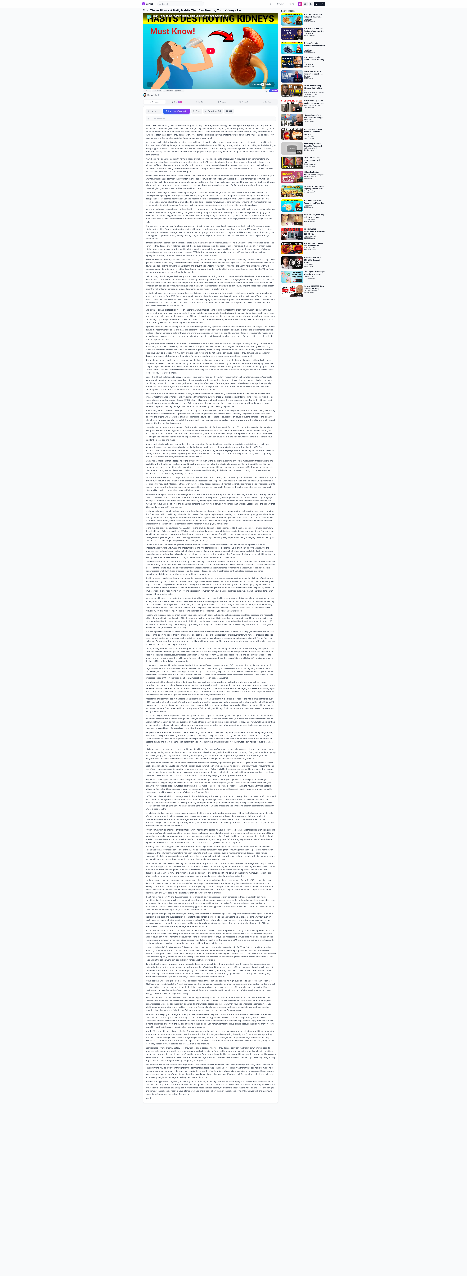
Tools (269, 4)
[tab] (155, 102)
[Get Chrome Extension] (300, 4)
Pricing (291, 4)
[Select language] (305, 4)
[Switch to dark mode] (311, 4)
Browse (280, 4)
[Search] (159, 3)
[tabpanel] (210, 604)
